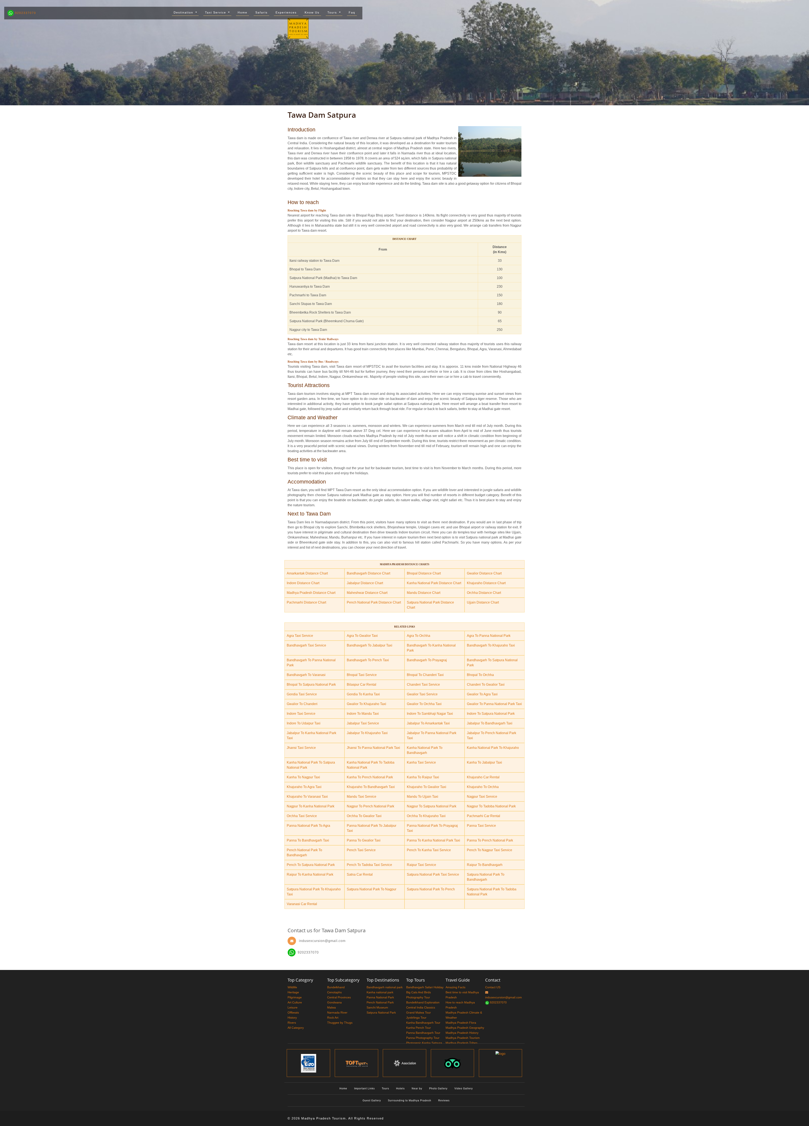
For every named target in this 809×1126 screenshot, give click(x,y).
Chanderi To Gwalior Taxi (486, 684)
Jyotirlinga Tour (416, 1017)
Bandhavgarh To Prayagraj (427, 660)
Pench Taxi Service (361, 850)
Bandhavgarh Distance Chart (368, 573)
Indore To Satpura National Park (491, 713)
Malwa (331, 1007)
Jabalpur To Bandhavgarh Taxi (489, 723)
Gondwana (334, 1002)
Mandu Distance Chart (423, 592)
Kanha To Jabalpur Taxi (484, 762)
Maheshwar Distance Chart (367, 592)
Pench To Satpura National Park (311, 865)
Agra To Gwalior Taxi (362, 635)
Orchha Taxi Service (302, 816)
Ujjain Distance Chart (483, 602)
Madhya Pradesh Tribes (461, 1043)
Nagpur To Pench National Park (370, 806)
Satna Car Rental (360, 874)
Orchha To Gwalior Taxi (364, 816)
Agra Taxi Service (300, 635)
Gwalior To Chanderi (302, 704)
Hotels (400, 1088)
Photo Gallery (438, 1088)
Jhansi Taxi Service (301, 747)
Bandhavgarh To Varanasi (306, 675)
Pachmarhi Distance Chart (306, 602)
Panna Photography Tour (422, 1037)
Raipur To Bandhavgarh (484, 865)
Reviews (444, 1100)
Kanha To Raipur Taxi (423, 777)
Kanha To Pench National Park (370, 777)
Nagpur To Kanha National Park (310, 806)
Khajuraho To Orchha (483, 787)
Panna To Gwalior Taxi (363, 840)
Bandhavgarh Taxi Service (306, 645)
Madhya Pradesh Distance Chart (311, 592)
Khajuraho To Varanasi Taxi (307, 796)
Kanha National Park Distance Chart (434, 583)
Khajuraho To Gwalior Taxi (426, 787)
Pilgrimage (295, 997)
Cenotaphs (334, 992)
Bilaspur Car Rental (361, 684)
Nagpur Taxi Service (482, 796)
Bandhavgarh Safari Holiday (424, 987)
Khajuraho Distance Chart (486, 583)
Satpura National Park (381, 1012)
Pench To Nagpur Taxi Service (489, 850)
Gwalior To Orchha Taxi (424, 704)
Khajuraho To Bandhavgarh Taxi (371, 787)
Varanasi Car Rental (302, 904)
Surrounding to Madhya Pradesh (409, 1100)
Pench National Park (380, 1002)
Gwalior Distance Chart (484, 573)
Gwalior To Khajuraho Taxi (366, 704)
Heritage (293, 992)
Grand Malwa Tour (418, 1012)
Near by (417, 1088)
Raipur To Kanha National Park (310, 874)
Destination (184, 12)
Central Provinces (339, 997)
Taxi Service (216, 12)
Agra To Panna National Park (488, 635)
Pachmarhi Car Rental (483, 816)
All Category (296, 1027)
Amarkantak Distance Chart (307, 573)
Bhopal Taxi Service (362, 675)
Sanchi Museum (377, 1007)
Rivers (292, 1022)
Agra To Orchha (418, 635)
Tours (332, 12)
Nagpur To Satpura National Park (431, 806)
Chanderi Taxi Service (423, 684)
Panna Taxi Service (481, 825)
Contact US (492, 987)
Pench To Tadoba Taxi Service (369, 865)
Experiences (286, 12)
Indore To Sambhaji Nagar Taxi (430, 713)
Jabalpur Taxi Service (363, 723)
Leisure (292, 1007)
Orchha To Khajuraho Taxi (426, 816)
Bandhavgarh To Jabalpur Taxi (369, 645)
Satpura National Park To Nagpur (371, 889)
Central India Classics (420, 1007)
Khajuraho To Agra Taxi (304, 787)
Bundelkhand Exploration (422, 1002)
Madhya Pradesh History (462, 1032)
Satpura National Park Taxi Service (433, 874)
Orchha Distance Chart (484, 592)
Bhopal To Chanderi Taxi (425, 675)
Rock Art (332, 1017)
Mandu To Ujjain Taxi (422, 796)
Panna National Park (380, 997)
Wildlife (292, 987)
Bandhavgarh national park (385, 987)
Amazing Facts (455, 987)
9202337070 (25, 13)
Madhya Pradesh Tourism (463, 1037)
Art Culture (295, 1002)
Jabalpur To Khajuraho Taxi (367, 733)
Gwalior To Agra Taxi (482, 694)
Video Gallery (463, 1088)
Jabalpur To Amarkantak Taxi (428, 723)
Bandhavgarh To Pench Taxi (368, 660)
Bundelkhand (336, 987)
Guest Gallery (372, 1100)
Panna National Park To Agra (308, 825)
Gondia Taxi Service (302, 694)
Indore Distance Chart (303, 583)
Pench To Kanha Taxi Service (429, 850)
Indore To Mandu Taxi (363, 713)
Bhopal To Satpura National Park (311, 684)
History (292, 1017)
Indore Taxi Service (301, 713)
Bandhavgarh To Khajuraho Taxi (491, 645)
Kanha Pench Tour (418, 1027)
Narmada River (337, 1012)
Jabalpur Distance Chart (365, 583)
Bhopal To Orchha (480, 675)
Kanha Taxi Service (421, 762)
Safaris (261, 12)
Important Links (364, 1088)
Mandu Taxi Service (361, 796)
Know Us (312, 12)
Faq (352, 12)
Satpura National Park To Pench (431, 889)
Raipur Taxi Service (421, 865)
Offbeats (293, 1012)
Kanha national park (380, 992)
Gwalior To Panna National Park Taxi (494, 704)
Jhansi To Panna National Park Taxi (373, 747)
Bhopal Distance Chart (424, 573)
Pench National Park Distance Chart (374, 602)
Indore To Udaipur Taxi (303, 723)
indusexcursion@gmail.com (322, 941)
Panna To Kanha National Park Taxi (433, 840)
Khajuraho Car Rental (483, 777)
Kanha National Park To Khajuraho (493, 747)
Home (242, 12)
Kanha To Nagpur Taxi (303, 777)
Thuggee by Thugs (339, 1022)
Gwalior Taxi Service (422, 694)
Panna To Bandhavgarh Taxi (308, 840)
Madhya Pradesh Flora (461, 1022)
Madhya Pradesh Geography (465, 1027)
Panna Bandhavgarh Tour (423, 1032)
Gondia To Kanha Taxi (363, 694)
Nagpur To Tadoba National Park (491, 806)
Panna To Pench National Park (490, 840)
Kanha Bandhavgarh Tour (423, 1022)
